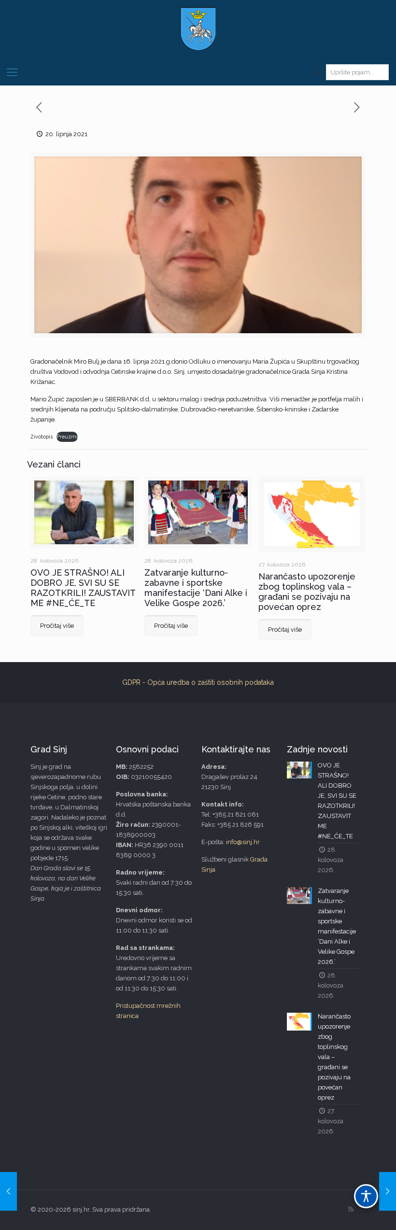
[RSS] (351, 1209)
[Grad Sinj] (198, 29)
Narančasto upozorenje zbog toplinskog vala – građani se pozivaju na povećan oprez (306, 591)
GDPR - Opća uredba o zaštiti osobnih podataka (198, 682)
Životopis (41, 436)
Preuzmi (67, 436)
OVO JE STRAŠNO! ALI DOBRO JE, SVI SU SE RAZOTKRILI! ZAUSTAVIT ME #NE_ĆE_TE (82, 587)
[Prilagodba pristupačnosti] (366, 1196)
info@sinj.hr (243, 842)
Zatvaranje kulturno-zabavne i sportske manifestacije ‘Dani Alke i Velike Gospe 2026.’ (195, 587)
